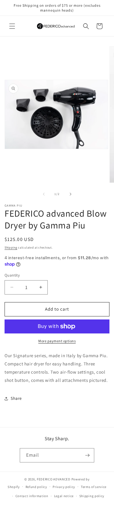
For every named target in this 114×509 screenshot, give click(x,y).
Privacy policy (64, 487)
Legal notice (64, 496)
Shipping (11, 247)
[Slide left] (43, 194)
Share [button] (16, 398)
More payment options (57, 341)
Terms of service (93, 487)
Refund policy (36, 487)
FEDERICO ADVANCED (54, 479)
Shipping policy (92, 496)
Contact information (32, 496)
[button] (12, 26)
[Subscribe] (87, 455)
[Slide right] (70, 194)
